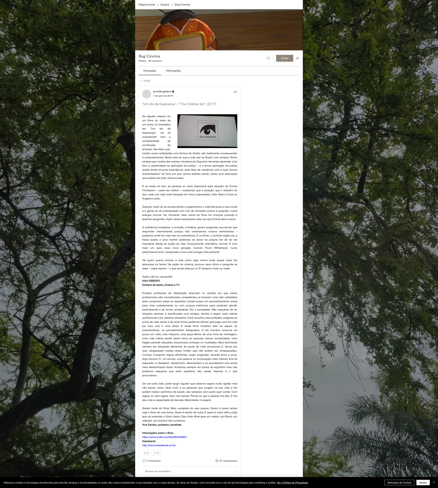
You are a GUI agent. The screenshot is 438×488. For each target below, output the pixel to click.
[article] (190, 283)
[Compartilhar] (235, 92)
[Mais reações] (156, 453)
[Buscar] (268, 58)
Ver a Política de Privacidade (292, 482)
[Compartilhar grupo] (297, 58)
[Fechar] (434, 482)
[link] (149, 70)
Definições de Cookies (399, 482)
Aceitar (423, 482)
